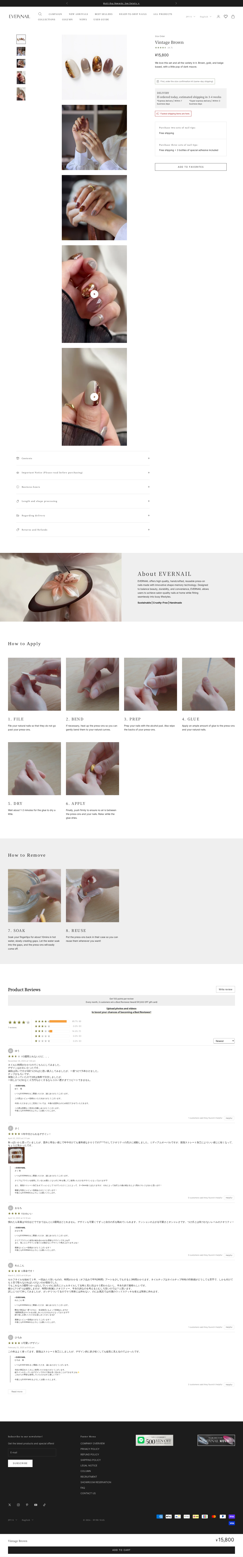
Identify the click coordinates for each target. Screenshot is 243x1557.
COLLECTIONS (46, 19)
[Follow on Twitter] (9, 1505)
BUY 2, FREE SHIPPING (121, 5)
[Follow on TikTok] (44, 1505)
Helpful (229, 1118)
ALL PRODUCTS (162, 14)
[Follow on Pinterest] (27, 1505)
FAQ (82, 1487)
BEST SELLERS (104, 14)
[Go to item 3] (21, 63)
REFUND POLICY (89, 1454)
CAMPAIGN (55, 14)
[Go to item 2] (21, 51)
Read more (17, 1391)
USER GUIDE (101, 19)
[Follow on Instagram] (18, 1505)
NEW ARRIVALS (78, 14)
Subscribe (20, 1463)
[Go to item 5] (21, 94)
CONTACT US (88, 1493)
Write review (225, 989)
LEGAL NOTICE (88, 1465)
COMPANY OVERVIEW (92, 1443)
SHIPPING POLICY (90, 1460)
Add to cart (121, 1550)
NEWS (83, 19)
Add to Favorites (191, 167)
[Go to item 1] (21, 39)
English (204, 16)
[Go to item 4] (21, 77)
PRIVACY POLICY (89, 1448)
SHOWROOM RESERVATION (95, 1482)
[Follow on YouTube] (35, 1505)
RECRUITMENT (88, 1476)
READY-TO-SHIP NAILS (133, 14)
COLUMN (67, 19)
